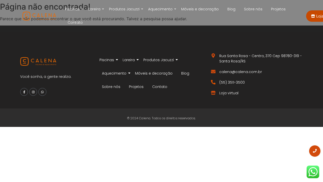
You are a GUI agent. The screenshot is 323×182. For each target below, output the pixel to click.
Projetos (278, 9)
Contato (75, 22)
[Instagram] (33, 92)
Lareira (94, 9)
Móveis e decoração (200, 9)
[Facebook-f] (24, 92)
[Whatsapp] (42, 92)
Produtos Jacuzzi (124, 9)
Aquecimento (160, 9)
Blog (231, 9)
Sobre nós (253, 9)
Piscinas (72, 9)
